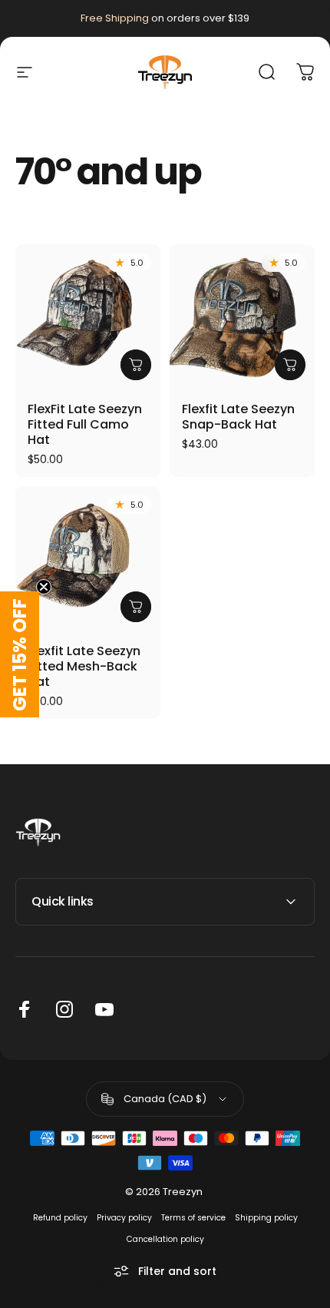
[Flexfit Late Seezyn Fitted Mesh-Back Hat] (87, 558)
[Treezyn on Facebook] (24, 1009)
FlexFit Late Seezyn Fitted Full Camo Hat (85, 424)
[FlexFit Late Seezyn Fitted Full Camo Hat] (87, 316)
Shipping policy (266, 1218)
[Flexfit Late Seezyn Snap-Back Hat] (242, 316)
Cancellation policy (165, 1239)
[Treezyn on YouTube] (104, 1009)
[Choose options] (135, 364)
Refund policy (60, 1218)
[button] (19, 654)
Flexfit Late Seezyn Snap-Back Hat (238, 416)
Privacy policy (124, 1218)
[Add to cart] (290, 364)
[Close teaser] (43, 586)
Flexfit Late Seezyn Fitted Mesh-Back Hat (84, 666)
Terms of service (193, 1218)
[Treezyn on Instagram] (64, 1009)
